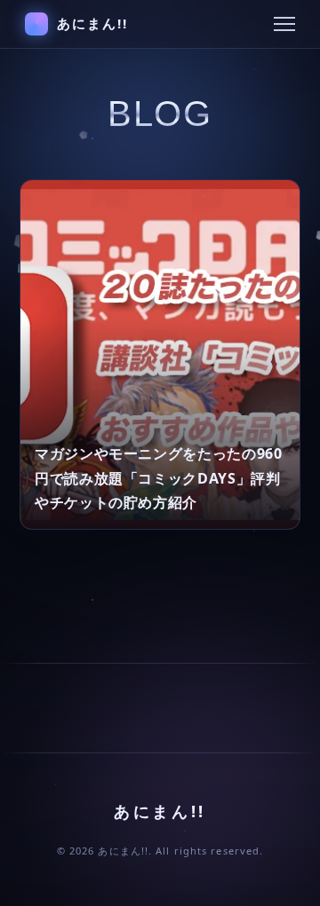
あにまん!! (93, 23)
